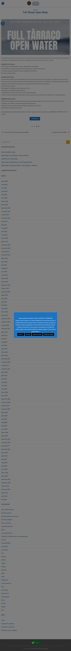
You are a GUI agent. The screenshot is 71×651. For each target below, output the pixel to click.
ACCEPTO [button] (20, 334)
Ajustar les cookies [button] (37, 334)
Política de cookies (48, 334)
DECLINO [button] (28, 334)
